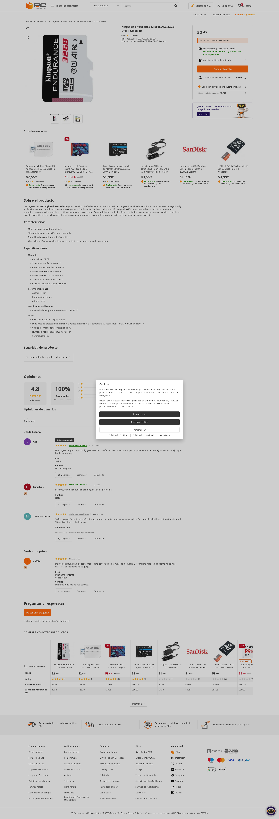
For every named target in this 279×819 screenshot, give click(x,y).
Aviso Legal (165, 435)
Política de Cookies (118, 435)
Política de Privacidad (143, 435)
